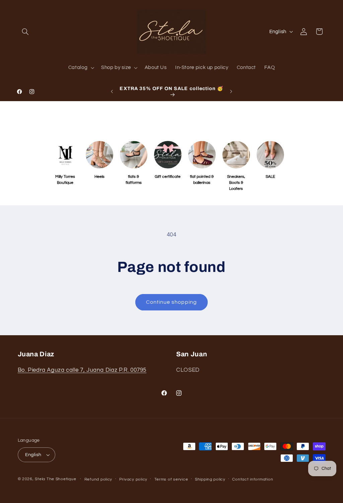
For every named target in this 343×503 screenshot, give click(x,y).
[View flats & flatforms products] (133, 154)
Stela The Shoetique (56, 479)
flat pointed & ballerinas (202, 179)
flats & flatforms (134, 179)
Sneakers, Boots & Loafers (236, 182)
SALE (270, 176)
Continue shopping (171, 302)
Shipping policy (210, 479)
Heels (99, 176)
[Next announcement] (231, 91)
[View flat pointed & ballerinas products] (202, 154)
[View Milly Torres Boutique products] (65, 154)
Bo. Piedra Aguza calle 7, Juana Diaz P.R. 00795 (82, 370)
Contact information (252, 479)
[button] (25, 31)
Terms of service (171, 479)
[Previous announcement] (112, 91)
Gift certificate (168, 176)
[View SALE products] (270, 154)
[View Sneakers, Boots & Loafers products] (236, 154)
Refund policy (98, 479)
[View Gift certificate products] (168, 154)
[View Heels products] (99, 154)
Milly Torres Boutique (65, 179)
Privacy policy (133, 479)
